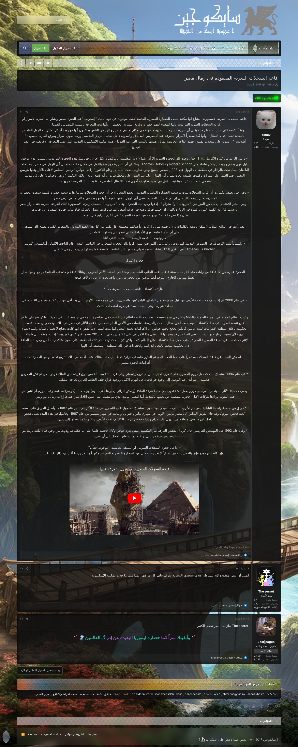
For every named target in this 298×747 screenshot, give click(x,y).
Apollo (208, 694)
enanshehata (193, 694)
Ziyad (117, 694)
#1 (21, 111)
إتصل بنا (93, 734)
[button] (253, 48)
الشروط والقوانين (74, 734)
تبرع (170, 48)
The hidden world (141, 694)
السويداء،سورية (262, 607)
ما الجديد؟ (233, 48)
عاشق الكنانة (103, 694)
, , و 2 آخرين (227, 605)
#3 (21, 618)
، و (227, 657)
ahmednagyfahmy (234, 694)
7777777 (272, 694)
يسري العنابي (42, 694)
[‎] (278, 63)
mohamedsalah (164, 694)
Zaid (125, 694)
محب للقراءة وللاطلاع (65, 694)
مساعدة (32, 734)
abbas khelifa (256, 694)
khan (179, 694)
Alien (217, 694)
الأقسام (263, 48)
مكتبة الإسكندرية (200, 48)
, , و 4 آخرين (222, 554)
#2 (21, 568)
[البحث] (25, 48)
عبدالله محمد (86, 694)
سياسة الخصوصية (51, 734)
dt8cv (270, 84)
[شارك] (26, 112)
